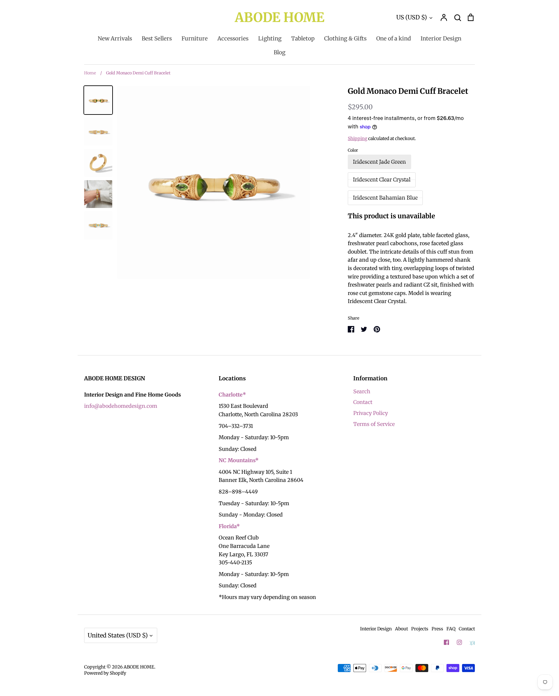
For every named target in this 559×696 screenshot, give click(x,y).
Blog (279, 52)
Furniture (194, 38)
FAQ (450, 629)
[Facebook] (446, 642)
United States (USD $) (118, 635)
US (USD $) (411, 17)
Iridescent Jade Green (379, 161)
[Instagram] (459, 642)
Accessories (232, 38)
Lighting (269, 38)
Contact (362, 402)
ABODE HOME (279, 17)
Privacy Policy (370, 413)
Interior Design (441, 38)
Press (437, 629)
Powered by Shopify (105, 673)
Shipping (357, 138)
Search (361, 391)
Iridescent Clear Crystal (382, 179)
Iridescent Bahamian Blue (385, 197)
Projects (419, 629)
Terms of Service (374, 424)
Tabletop (302, 38)
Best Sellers (157, 38)
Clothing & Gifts (345, 38)
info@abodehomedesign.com (120, 406)
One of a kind (393, 38)
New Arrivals (115, 38)
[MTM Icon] (472, 642)
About (401, 629)
